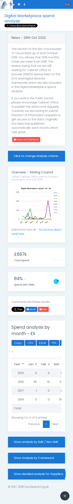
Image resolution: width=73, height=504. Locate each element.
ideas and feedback (27, 139)
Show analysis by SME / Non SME (36, 442)
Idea (44, 309)
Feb (43, 364)
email (32, 309)
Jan (30, 364)
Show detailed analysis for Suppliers (38, 474)
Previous (34, 424)
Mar (56, 364)
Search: (8, 352)
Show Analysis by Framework (34, 458)
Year (17, 364)
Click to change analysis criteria (36, 156)
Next (55, 424)
